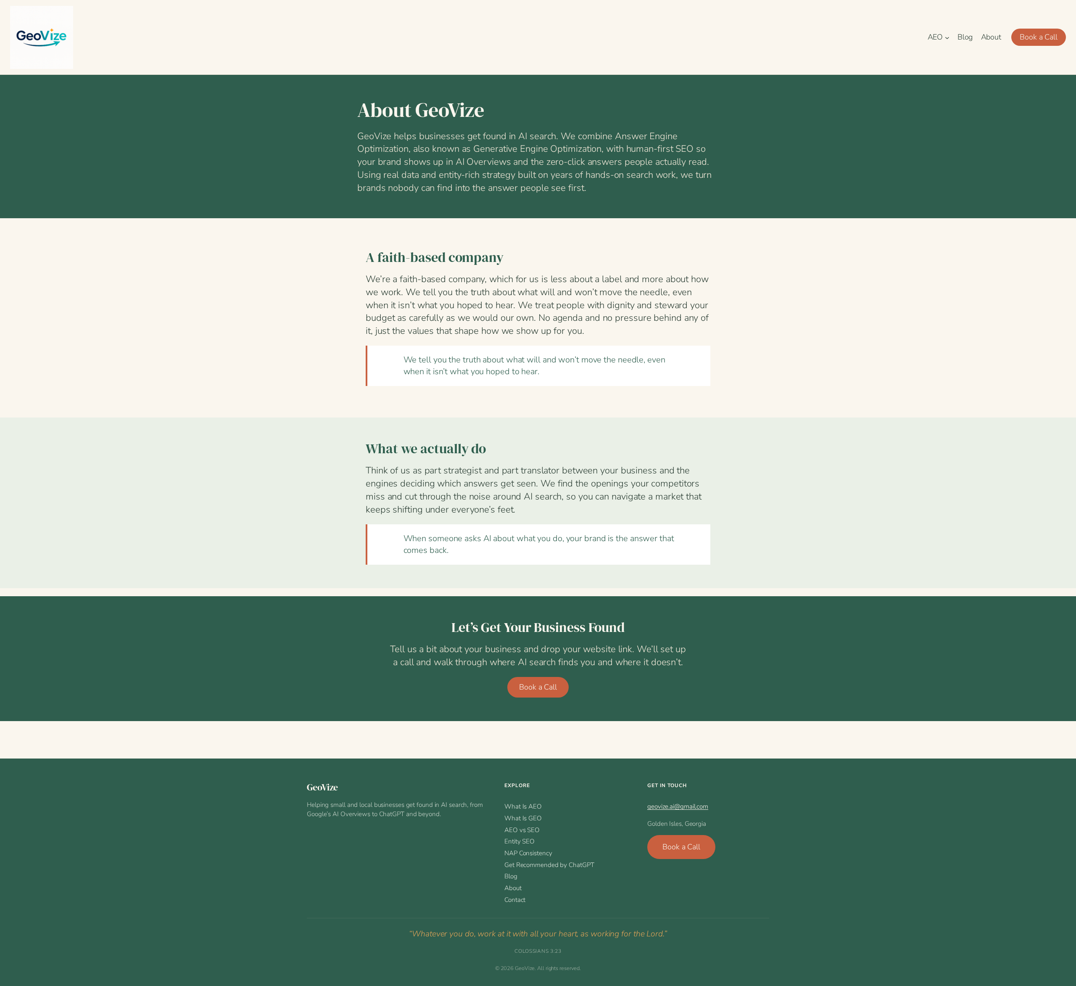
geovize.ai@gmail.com (677, 806)
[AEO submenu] (947, 37)
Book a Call (1039, 37)
